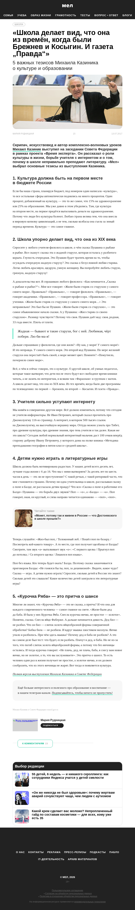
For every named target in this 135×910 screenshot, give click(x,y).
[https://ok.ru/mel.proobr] (86, 839)
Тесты (85, 15)
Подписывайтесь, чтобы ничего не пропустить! (82, 693)
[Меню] (129, 5)
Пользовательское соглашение (67, 890)
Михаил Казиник (27, 149)
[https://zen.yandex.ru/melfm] (48, 839)
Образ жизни (41, 15)
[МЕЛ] (67, 5)
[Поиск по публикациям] (3, 5)
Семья (8, 15)
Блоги (127, 15)
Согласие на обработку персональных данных (68, 893)
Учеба (22, 15)
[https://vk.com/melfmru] (57, 839)
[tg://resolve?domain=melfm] (38, 839)
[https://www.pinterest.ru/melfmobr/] (77, 839)
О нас (20, 852)
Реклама (54, 852)
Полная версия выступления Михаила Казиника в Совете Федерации (57, 674)
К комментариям (35, 743)
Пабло (114, 852)
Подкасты (98, 852)
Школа (19, 24)
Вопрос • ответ (106, 15)
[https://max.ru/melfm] (96, 839)
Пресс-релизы (75, 852)
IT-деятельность (51, 859)
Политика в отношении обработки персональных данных (68, 896)
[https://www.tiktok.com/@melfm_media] (67, 839)
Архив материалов (82, 859)
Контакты (36, 852)
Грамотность (65, 15)
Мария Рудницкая (53, 720)
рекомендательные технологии (90, 902)
